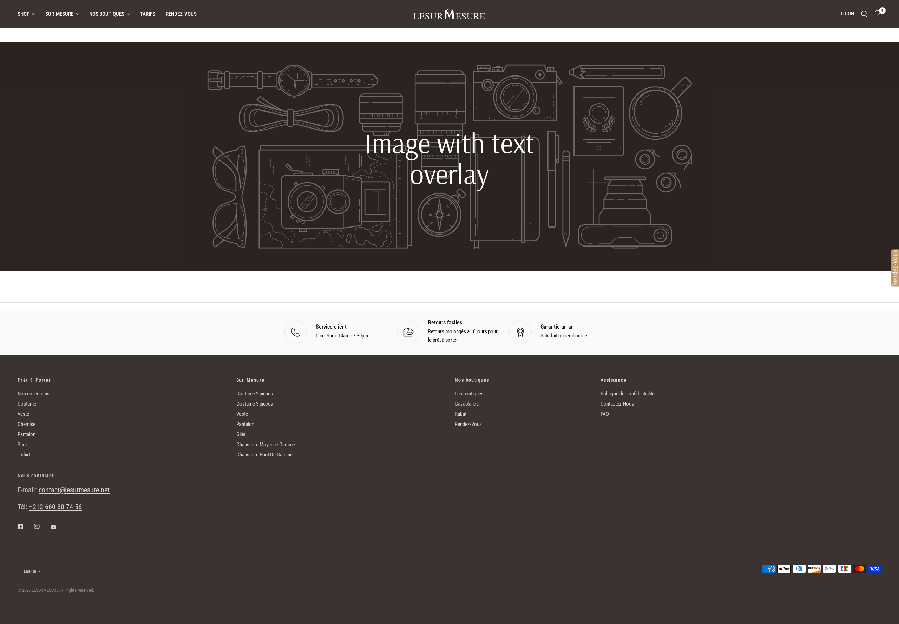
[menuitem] (29, 14)
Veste (23, 414)
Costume (27, 404)
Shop (23, 14)
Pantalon (26, 434)
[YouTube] (58, 527)
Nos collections (34, 393)
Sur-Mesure (59, 14)
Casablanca (467, 404)
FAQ (605, 414)
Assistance (613, 379)
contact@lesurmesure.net (74, 490)
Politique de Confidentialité (628, 393)
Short (23, 444)
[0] (876, 14)
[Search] (864, 14)
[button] (449, 234)
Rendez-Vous (181, 14)
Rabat (460, 414)
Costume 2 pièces (254, 393)
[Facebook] (25, 526)
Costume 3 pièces (254, 404)
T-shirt (24, 455)
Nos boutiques (106, 14)
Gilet (240, 434)
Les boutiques (469, 393)
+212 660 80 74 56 (55, 507)
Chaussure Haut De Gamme (264, 455)
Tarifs (147, 14)
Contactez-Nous (617, 404)
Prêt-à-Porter (34, 379)
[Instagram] (42, 526)
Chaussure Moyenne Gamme (265, 444)
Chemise (26, 424)
